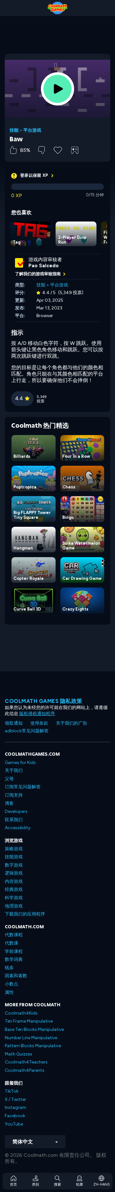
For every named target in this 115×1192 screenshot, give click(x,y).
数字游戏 (14, 865)
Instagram (15, 1107)
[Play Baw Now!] (57, 89)
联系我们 (14, 819)
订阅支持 (14, 795)
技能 (14, 130)
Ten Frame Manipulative (29, 1021)
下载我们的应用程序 (25, 914)
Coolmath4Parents (24, 1070)
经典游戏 (14, 889)
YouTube (14, 1124)
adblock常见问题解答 (27, 731)
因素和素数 (16, 975)
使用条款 (39, 723)
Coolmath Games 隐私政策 (43, 701)
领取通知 (14, 723)
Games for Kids (20, 762)
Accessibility (17, 827)
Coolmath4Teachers (26, 1062)
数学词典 (14, 959)
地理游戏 (14, 906)
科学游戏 (14, 897)
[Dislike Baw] (41, 150)
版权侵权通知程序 (37, 713)
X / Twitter (15, 1099)
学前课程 (14, 951)
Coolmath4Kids (21, 1013)
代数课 (11, 943)
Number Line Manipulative (31, 1037)
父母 (9, 779)
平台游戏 (32, 130)
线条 (9, 967)
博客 (9, 803)
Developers (16, 811)
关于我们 (14, 770)
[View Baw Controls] (74, 150)
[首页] (57, 8)
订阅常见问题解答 (23, 787)
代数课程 (14, 935)
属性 (9, 992)
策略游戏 (14, 849)
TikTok (12, 1091)
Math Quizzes (18, 1054)
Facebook (15, 1115)
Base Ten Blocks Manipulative (34, 1029)
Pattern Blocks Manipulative (33, 1045)
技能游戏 (14, 857)
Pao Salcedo (43, 266)
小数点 (11, 984)
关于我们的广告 (71, 723)
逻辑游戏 (14, 873)
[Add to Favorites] (57, 150)
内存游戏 (14, 881)
